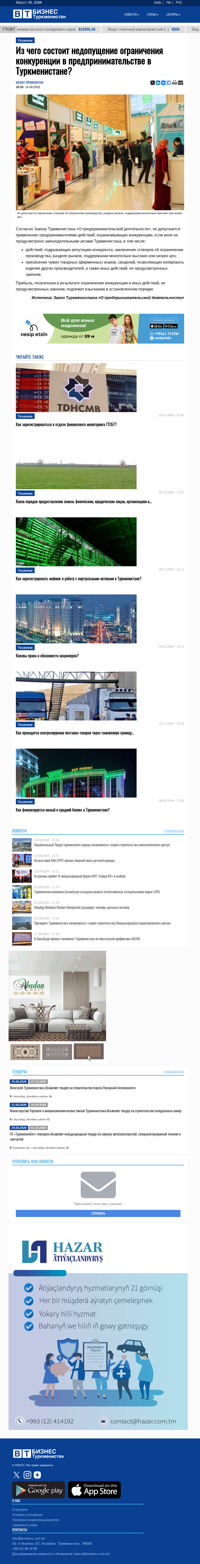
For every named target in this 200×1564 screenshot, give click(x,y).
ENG (157, 2)
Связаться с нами (24, 1525)
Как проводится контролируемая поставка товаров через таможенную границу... (75, 733)
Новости (19, 831)
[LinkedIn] (158, 83)
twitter (17, 1475)
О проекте (20, 1509)
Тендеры (19, 1072)
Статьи (151, 14)
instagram (27, 1475)
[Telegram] (169, 83)
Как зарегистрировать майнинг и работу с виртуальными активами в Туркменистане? (78, 578)
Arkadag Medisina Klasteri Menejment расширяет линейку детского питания (81, 907)
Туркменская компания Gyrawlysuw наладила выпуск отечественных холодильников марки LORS (97, 891)
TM (168, 2)
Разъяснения (25, 40)
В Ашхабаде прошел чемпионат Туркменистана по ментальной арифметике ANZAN (87, 938)
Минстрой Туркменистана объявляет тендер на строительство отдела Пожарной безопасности (73, 1087)
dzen (36, 1475)
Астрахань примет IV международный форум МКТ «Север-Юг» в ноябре (79, 876)
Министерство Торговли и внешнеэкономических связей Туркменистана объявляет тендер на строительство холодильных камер (95, 1110)
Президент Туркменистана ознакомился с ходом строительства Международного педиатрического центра (102, 923)
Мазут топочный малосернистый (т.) (102, 29)
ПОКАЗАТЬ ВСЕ (174, 830)
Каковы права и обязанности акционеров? (47, 656)
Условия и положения (27, 1515)
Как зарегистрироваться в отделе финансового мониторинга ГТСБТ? (66, 424)
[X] (152, 83)
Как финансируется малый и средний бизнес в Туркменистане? (63, 810)
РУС (179, 2)
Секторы (172, 14)
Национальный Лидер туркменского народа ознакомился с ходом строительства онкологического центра (102, 844)
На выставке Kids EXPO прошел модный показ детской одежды (74, 860)
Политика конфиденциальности (35, 1520)
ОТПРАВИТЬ (98, 1213)
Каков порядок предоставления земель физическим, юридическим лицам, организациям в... (84, 501)
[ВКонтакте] (163, 83)
